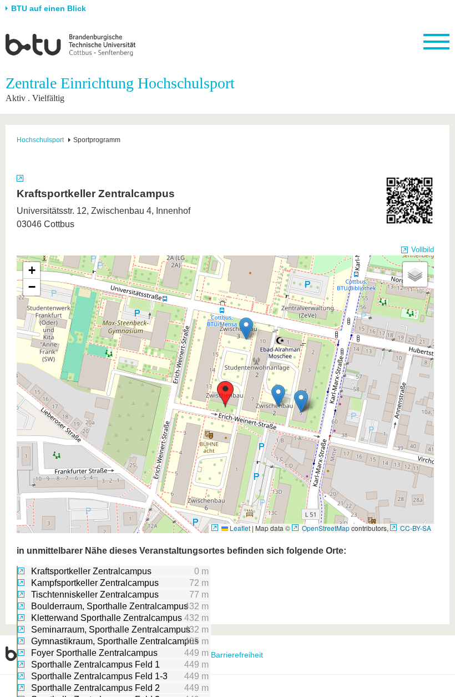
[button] (225, 394)
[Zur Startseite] (70, 44)
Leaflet (239, 528)
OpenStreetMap (326, 528)
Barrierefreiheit (237, 654)
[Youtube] (420, 654)
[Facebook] (376, 654)
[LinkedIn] (441, 654)
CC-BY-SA (415, 528)
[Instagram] (398, 654)
